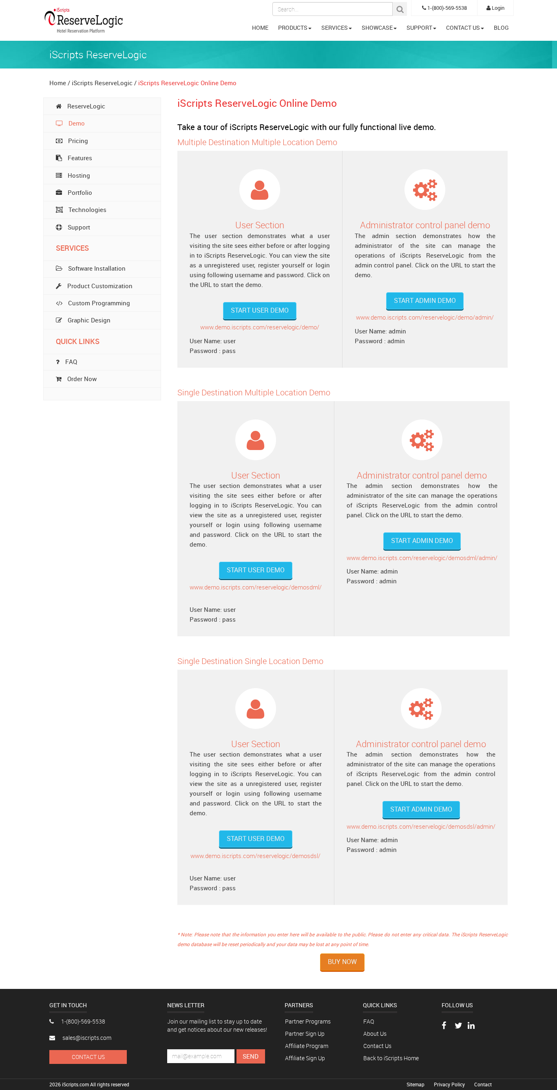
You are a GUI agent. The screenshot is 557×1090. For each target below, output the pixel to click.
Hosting (78, 175)
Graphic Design (88, 320)
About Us (375, 1033)
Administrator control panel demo (425, 225)
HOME (260, 27)
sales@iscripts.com (86, 1037)
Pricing (77, 141)
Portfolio (79, 192)
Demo (76, 123)
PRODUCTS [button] (292, 27)
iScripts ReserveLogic (103, 83)
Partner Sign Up (305, 1033)
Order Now (81, 379)
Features (79, 158)
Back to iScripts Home (391, 1058)
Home (57, 83)
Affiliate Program (306, 1046)
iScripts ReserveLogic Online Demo (187, 83)
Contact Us (88, 1057)
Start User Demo (260, 310)
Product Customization (99, 286)
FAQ (368, 1021)
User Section (259, 225)
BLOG (501, 27)
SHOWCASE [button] (377, 27)
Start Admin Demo (425, 300)
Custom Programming (98, 303)
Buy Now (342, 961)
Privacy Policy (450, 1084)
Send (251, 1056)
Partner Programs (308, 1021)
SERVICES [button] (334, 27)
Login (497, 7)
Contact (483, 1084)
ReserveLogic (85, 106)
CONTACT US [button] (463, 27)
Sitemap (416, 1084)
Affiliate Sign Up (305, 1058)
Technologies (86, 209)
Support (78, 227)
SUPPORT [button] (419, 27)
